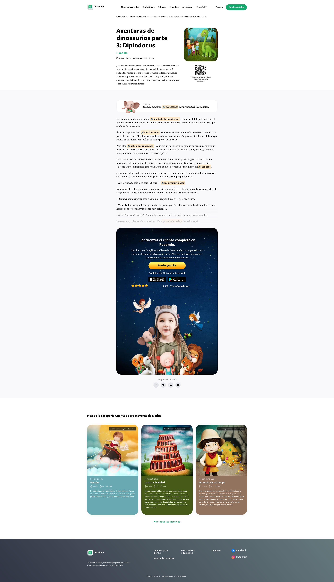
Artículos (187, 7)
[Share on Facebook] (156, 385)
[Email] (178, 385)
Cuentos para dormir (161, 552)
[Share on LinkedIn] (170, 385)
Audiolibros (148, 7)
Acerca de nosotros (164, 558)
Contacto (216, 551)
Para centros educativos (188, 552)
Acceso (219, 7)
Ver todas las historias (167, 521)
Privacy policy (167, 576)
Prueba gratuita (236, 7)
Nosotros (174, 7)
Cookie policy (181, 576)
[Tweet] (163, 385)
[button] (202, 7)
